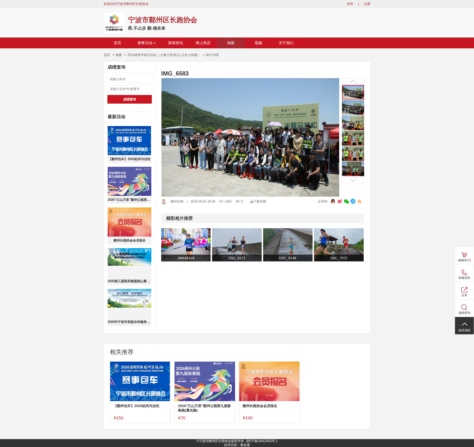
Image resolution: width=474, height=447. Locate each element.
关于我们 (286, 43)
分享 (464, 295)
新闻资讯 (175, 43)
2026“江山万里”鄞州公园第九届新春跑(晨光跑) (129, 200)
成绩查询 (129, 99)
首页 (117, 43)
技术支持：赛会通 (237, 445)
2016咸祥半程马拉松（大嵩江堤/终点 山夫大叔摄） (163, 55)
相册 (231, 43)
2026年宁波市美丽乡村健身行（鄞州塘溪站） (129, 322)
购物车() (464, 260)
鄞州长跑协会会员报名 (130, 240)
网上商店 (203, 43)
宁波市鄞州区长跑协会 (162, 20)
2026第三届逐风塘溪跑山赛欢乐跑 (129, 281)
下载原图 (259, 201)
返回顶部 (464, 330)
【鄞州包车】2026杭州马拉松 (129, 159)
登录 (350, 4)
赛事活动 (145, 43)
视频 (258, 43)
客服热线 (464, 277)
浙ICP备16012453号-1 (261, 441)
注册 (367, 4)
